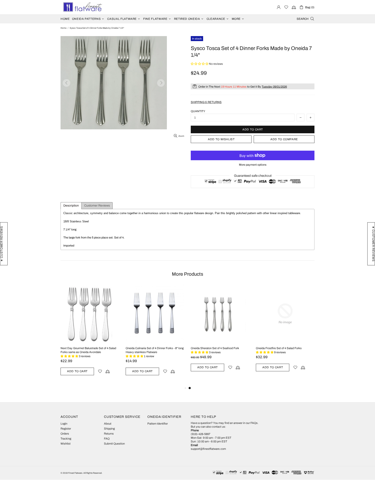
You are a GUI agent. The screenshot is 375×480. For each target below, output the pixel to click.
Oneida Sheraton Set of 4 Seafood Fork (215, 348)
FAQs (254, 423)
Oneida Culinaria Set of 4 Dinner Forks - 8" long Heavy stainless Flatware (155, 350)
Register (66, 428)
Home (63, 28)
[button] (200, 63)
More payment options (252, 164)
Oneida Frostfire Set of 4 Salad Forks (279, 348)
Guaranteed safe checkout (252, 175)
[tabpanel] (220, 332)
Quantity (198, 111)
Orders (65, 433)
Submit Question (114, 443)
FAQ (107, 438)
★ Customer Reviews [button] (373, 244)
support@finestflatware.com (208, 448)
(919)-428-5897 (200, 434)
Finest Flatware (82, 7)
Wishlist (66, 443)
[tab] (71, 205)
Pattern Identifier (157, 423)
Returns (109, 433)
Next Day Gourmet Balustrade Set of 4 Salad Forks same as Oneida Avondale (88, 350)
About (107, 423)
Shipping (109, 428)
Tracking (66, 438)
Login (64, 423)
